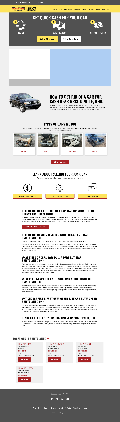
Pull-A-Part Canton (25, 344)
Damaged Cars (71, 151)
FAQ (108, 9)
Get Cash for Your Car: (29, 3)
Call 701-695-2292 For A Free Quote (35, 227)
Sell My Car (68, 408)
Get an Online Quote (70, 38)
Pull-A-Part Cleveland (56, 344)
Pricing (40, 408)
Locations (54, 394)
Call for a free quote (60, 162)
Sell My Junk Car (68, 9)
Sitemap (84, 408)
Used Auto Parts (57, 9)
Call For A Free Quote (47, 38)
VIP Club (91, 9)
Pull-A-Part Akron (84, 344)
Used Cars (77, 9)
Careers (98, 9)
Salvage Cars (48, 151)
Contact (61, 408)
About (103, 9)
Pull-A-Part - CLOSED (25, 368)
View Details (24, 359)
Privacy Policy (76, 408)
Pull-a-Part (30, 9)
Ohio (60, 394)
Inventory (84, 9)
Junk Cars (24, 151)
